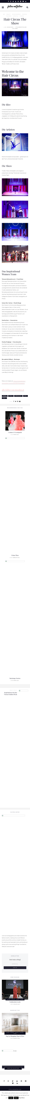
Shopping (22, 1032)
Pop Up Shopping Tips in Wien (15, 1036)
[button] (3, 7)
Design (8, 1032)
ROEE (15, 1051)
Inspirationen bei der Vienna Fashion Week (10, 693)
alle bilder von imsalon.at (13, 389)
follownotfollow (21, 27)
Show (5, 398)
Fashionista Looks (15, 1002)
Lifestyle (13, 999)
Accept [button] (10, 1097)
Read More (22, 1097)
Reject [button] (16, 1097)
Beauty (9, 14)
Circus (11, 395)
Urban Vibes (15, 555)
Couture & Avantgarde (15, 432)
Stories (17, 999)
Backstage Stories (15, 678)
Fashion (24, 14)
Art (4, 14)
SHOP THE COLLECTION (13, 1068)
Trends (21, 999)
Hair (25, 395)
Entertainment (16, 14)
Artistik (5, 395)
